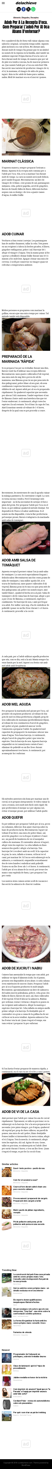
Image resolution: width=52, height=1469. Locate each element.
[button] (3, 3)
